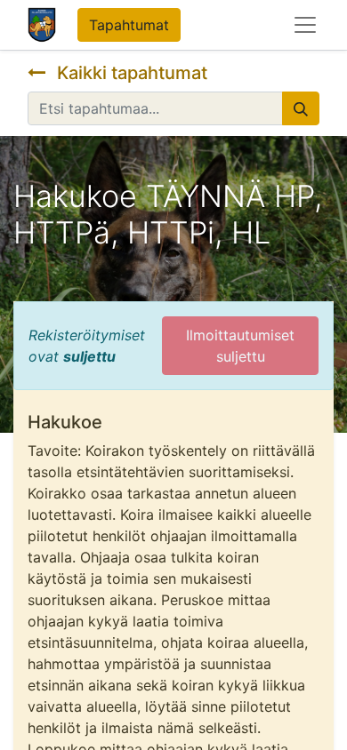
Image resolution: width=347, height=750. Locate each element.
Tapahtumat (129, 25)
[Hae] (300, 108)
